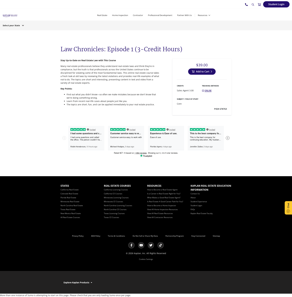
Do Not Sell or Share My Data (145, 236)
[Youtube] (141, 245)
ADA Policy (95, 236)
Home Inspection (120, 15)
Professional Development (160, 15)
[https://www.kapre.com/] (10, 15)
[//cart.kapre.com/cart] (259, 4)
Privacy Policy (77, 236)
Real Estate (102, 15)
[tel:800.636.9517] (246, 4)
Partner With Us (184, 15)
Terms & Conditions (116, 236)
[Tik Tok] (161, 245)
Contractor (138, 15)
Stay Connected (198, 236)
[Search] (253, 4)
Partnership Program (174, 236)
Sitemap (216, 236)
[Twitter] (151, 245)
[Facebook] (131, 245)
